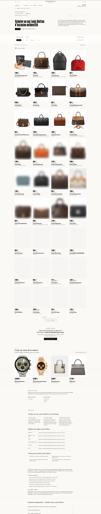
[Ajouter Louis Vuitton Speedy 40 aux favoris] (85, 317)
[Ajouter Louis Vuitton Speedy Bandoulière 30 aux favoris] (48, 258)
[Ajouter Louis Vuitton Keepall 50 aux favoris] (67, 347)
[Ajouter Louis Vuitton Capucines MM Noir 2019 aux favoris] (48, 495)
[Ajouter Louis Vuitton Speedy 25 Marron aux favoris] (67, 288)
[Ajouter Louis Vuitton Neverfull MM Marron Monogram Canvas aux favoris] (48, 406)
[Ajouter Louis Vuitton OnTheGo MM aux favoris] (85, 140)
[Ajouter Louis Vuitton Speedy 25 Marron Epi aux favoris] (67, 110)
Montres (35, 5)
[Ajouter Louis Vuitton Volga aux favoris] (85, 465)
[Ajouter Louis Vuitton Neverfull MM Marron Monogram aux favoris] (30, 495)
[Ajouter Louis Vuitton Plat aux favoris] (48, 377)
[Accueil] (15, 8)
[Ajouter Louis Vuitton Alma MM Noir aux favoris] (48, 170)
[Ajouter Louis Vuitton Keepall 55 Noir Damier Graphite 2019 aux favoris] (48, 110)
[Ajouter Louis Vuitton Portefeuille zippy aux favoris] (85, 347)
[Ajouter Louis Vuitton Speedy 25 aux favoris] (30, 140)
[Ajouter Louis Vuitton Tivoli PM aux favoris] (30, 347)
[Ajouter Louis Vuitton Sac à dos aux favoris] (67, 465)
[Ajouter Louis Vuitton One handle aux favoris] (48, 81)
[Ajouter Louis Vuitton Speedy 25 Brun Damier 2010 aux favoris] (67, 170)
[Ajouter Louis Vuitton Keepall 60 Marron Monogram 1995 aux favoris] (85, 81)
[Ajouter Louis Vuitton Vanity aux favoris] (48, 51)
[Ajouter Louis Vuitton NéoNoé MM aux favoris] (30, 436)
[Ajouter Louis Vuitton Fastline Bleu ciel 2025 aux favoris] (30, 170)
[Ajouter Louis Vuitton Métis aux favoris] (85, 436)
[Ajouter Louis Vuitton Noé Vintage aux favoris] (48, 465)
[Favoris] (82, 2)
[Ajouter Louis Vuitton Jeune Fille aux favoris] (48, 317)
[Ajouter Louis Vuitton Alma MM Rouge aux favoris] (85, 51)
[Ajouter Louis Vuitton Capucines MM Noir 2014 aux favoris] (30, 258)
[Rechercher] (16, 2)
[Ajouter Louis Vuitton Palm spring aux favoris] (30, 377)
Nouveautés (26, 5)
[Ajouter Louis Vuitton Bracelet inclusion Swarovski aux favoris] (48, 229)
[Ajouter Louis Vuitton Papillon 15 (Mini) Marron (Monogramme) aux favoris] (67, 377)
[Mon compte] (18, 2)
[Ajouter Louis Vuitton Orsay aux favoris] (30, 406)
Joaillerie (40, 5)
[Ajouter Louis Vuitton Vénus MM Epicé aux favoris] (85, 110)
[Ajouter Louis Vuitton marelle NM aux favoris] (48, 288)
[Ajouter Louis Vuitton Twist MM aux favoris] (85, 199)
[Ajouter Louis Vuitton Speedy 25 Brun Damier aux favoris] (67, 229)
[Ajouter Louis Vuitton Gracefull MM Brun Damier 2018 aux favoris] (30, 465)
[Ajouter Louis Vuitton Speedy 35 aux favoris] (67, 258)
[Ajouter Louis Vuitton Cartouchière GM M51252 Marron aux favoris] (30, 199)
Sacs (31, 5)
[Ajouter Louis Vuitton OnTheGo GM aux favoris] (67, 406)
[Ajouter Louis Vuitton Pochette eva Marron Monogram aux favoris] (85, 258)
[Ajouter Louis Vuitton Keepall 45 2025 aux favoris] (30, 288)
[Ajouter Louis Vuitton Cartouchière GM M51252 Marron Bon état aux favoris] (30, 110)
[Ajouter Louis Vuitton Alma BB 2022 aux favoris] (30, 317)
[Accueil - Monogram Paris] (50, 2)
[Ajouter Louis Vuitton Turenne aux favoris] (85, 495)
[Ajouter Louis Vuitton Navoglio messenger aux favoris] (48, 436)
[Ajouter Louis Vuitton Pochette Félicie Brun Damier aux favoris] (67, 317)
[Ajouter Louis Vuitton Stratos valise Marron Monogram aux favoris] (67, 495)
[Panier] (85, 2)
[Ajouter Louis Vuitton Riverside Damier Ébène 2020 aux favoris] (67, 140)
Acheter (18, 8)
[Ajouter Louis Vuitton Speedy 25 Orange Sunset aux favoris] (48, 140)
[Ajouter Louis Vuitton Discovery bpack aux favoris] (67, 51)
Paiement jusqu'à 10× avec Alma (21, 15)
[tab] (23, 129)
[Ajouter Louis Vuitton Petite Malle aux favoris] (48, 347)
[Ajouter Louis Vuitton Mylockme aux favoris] (85, 406)
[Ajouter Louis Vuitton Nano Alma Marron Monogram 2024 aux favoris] (30, 51)
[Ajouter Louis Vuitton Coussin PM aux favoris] (30, 81)
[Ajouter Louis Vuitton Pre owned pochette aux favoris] (48, 199)
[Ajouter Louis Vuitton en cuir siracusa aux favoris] (30, 229)
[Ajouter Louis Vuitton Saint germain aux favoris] (85, 288)
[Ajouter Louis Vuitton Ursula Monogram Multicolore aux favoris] (85, 170)
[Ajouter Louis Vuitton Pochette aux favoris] (67, 81)
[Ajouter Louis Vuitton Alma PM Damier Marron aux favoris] (67, 199)
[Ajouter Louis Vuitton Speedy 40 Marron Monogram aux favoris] (67, 436)
